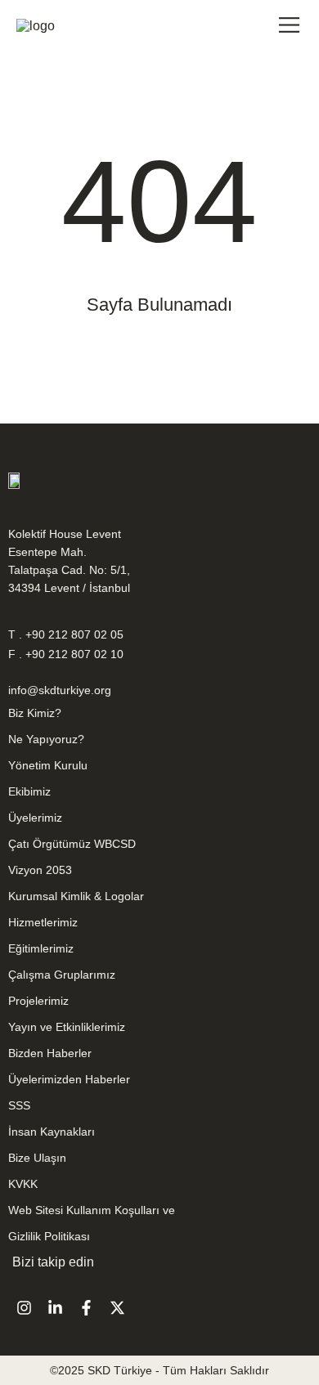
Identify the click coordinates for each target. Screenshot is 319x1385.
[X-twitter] (117, 1307)
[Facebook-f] (85, 1307)
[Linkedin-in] (54, 1307)
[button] (289, 26)
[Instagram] (23, 1307)
